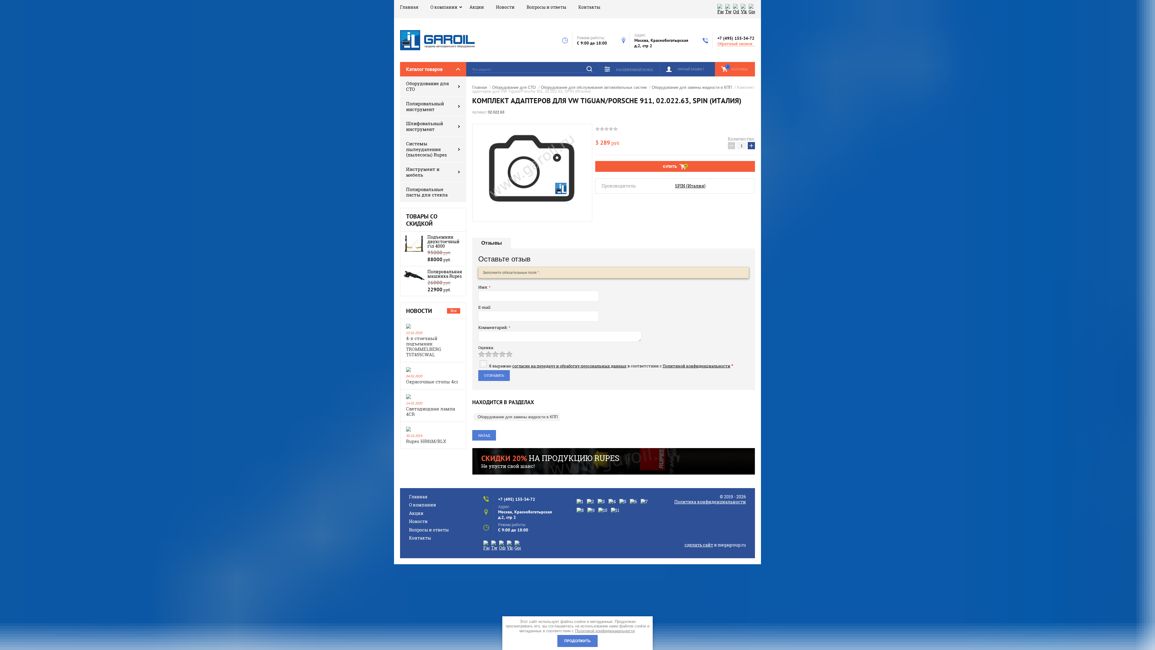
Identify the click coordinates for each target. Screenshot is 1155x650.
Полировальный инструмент (425, 106)
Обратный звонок (735, 43)
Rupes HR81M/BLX (426, 441)
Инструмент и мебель (422, 172)
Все (454, 310)
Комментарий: (494, 327)
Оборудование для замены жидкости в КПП (692, 87)
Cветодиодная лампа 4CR (430, 411)
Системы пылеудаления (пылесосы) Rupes (426, 149)
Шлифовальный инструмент (424, 126)
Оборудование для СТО (427, 86)
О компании (443, 7)
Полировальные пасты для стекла (427, 192)
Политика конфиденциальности (710, 502)
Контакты (589, 7)
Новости (505, 7)
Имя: (484, 287)
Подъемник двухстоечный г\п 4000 (443, 241)
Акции (477, 7)
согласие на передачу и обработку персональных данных (569, 366)
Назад (484, 435)
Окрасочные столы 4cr (432, 382)
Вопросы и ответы (546, 7)
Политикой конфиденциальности (696, 366)
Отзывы (491, 243)
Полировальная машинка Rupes (444, 274)
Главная (409, 7)
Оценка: (486, 347)
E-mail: (484, 307)
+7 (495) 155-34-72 (735, 38)
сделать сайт (699, 545)
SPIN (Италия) (690, 186)
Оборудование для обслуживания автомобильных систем (594, 87)
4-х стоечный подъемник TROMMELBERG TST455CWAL (423, 346)
